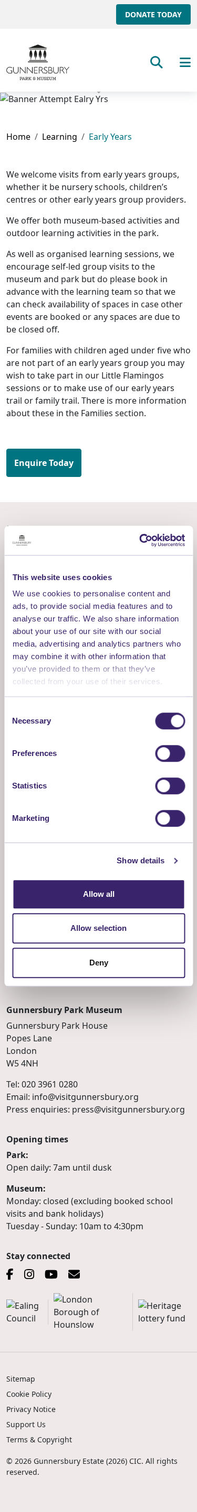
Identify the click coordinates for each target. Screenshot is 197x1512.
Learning (59, 136)
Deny (98, 962)
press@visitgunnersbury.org (128, 1109)
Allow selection (98, 928)
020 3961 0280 (50, 1084)
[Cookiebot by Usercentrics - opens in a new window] (140, 540)
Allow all (99, 894)
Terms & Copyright (39, 1439)
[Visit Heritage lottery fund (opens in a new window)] (164, 1312)
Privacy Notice (31, 1409)
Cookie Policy (28, 1394)
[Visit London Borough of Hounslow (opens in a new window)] (93, 1312)
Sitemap (20, 1379)
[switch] (170, 753)
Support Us (26, 1424)
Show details (140, 860)
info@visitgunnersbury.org (85, 1097)
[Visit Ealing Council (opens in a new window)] (27, 1312)
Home (18, 136)
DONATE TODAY (153, 14)
